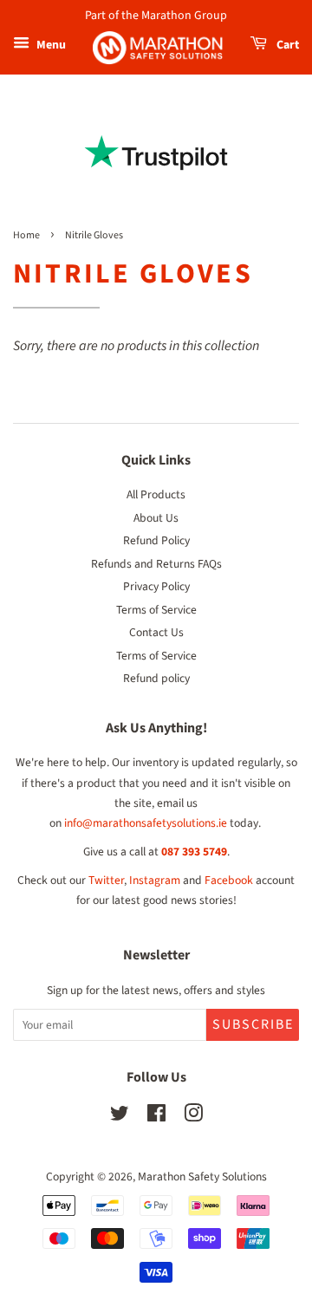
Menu (50, 45)
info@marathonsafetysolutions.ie (145, 823)
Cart (286, 45)
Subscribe (253, 1024)
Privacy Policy (156, 586)
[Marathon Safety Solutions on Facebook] (156, 1116)
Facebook (229, 880)
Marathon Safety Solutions (202, 1176)
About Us (156, 518)
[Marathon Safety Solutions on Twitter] (119, 1116)
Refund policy (156, 678)
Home (26, 235)
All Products (156, 494)
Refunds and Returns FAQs (156, 564)
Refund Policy (156, 540)
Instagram (154, 880)
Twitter (106, 880)
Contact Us (156, 632)
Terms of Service (156, 609)
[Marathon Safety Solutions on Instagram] (193, 1116)
